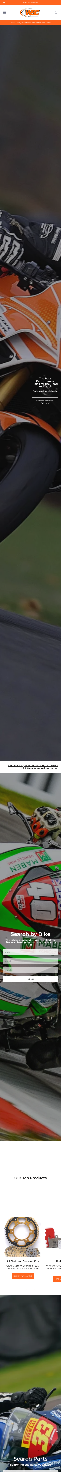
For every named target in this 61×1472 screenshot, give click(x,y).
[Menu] (4, 12)
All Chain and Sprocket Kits (23, 1261)
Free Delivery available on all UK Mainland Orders (30, 23)
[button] (55, 12)
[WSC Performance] (30, 12)
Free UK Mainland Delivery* (45, 402)
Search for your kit (22, 1276)
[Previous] (27, 758)
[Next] (34, 758)
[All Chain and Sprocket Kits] (23, 1237)
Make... (8, 952)
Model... (8, 961)
